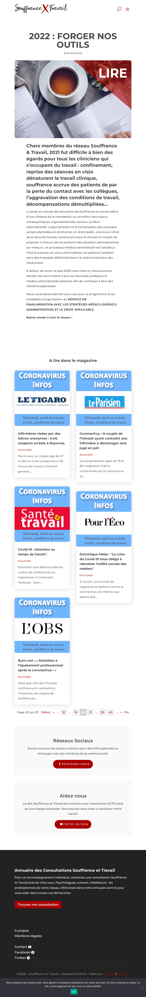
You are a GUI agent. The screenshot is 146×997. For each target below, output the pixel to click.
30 (102, 712)
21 (90, 712)
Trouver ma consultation (38, 905)
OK (74, 991)
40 (111, 712)
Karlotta (108, 974)
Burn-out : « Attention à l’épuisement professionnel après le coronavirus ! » (40, 665)
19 (75, 712)
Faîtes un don (75, 824)
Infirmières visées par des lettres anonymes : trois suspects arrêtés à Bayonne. (41, 438)
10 (63, 712)
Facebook (22, 952)
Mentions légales (28, 936)
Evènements (73, 53)
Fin (126, 712)
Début (45, 712)
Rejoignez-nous (76, 764)
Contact (21, 947)
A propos (22, 931)
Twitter (20, 958)
